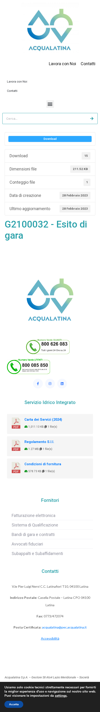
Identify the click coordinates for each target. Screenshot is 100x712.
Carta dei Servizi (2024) (43, 419)
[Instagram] (50, 383)
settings (61, 696)
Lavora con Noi (17, 81)
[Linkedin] (62, 383)
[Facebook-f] (38, 383)
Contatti (12, 91)
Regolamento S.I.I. (39, 442)
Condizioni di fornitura (42, 464)
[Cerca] (91, 118)
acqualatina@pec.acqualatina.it (64, 627)
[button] (50, 104)
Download (50, 139)
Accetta (14, 704)
